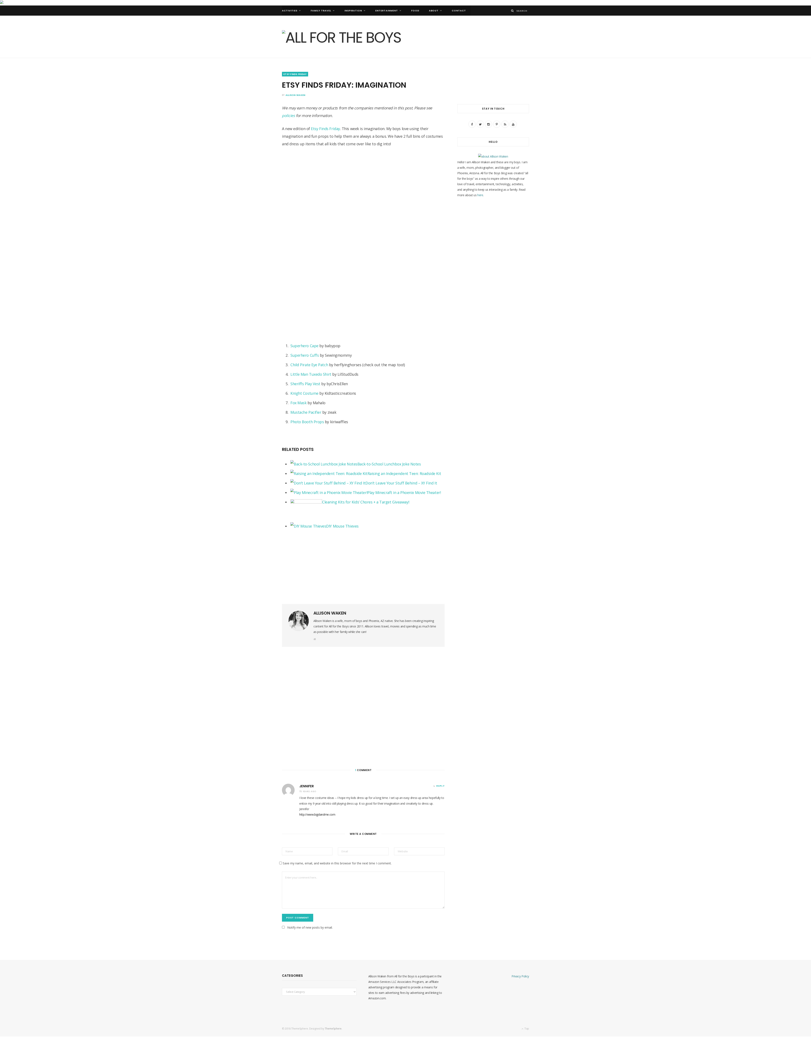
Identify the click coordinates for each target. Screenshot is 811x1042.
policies (288, 115)
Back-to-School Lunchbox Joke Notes (389, 464)
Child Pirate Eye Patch (309, 364)
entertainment (386, 10)
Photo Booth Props (307, 421)
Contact (459, 10)
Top (526, 1028)
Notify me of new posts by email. (310, 927)
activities (289, 10)
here (480, 195)
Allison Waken (295, 95)
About (434, 10)
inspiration (353, 10)
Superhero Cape (304, 345)
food (415, 10)
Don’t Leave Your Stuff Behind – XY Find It (401, 483)
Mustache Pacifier (305, 412)
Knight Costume (304, 393)
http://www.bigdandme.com (317, 814)
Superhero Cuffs (304, 355)
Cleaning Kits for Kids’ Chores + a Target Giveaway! (365, 502)
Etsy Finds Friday (325, 128)
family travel (321, 10)
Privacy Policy (520, 976)
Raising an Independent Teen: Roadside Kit (404, 473)
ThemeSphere (333, 1028)
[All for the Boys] (341, 37)
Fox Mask (298, 402)
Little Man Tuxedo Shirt (310, 374)
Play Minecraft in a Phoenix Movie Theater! (404, 492)
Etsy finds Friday (295, 74)
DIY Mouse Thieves (342, 526)
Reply (440, 786)
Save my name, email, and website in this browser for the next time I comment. (337, 863)
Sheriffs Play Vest (305, 383)
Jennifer (306, 786)
